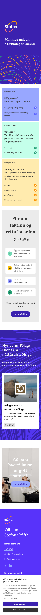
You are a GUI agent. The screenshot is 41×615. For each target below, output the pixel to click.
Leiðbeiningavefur (12, 559)
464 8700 (8, 549)
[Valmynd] (35, 3)
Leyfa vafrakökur (20, 604)
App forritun (9, 195)
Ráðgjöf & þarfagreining (13, 108)
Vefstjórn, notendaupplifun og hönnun (16, 114)
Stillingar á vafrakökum (20, 610)
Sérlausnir (8, 148)
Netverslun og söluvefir (13, 200)
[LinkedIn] (10, 565)
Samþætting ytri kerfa (13, 153)
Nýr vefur (8, 185)
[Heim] (11, 26)
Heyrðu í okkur (20, 314)
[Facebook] (5, 565)
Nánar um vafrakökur (11, 598)
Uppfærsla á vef (10, 190)
